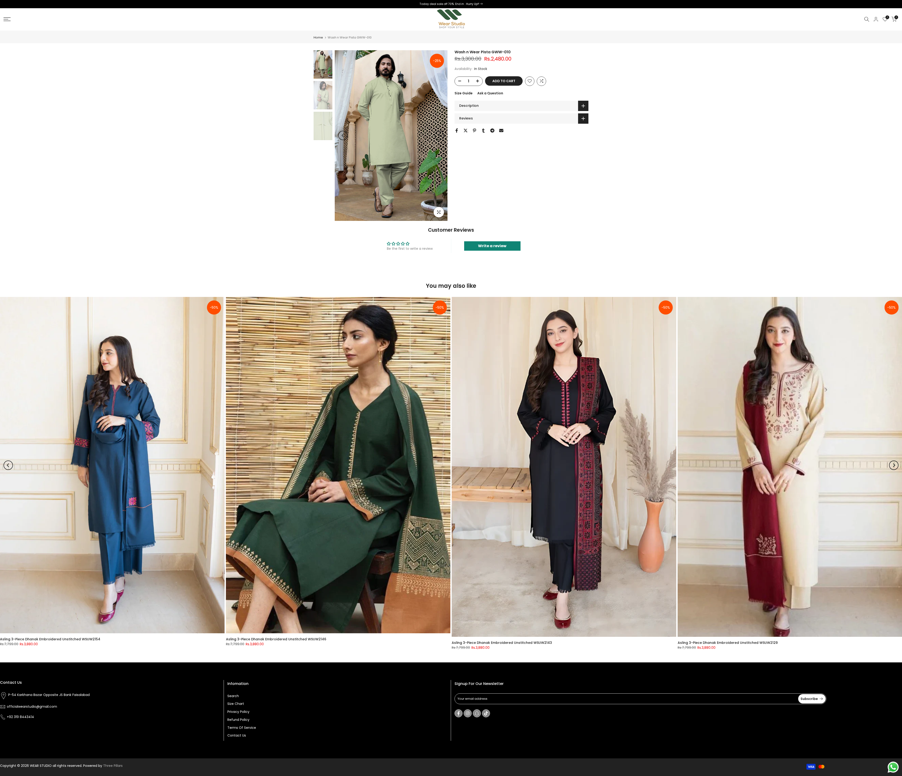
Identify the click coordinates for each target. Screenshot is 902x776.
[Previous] (343, 135)
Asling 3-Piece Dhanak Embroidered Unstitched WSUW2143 (502, 642)
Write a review (492, 246)
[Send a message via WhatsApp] (893, 767)
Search (233, 696)
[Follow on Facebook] (459, 713)
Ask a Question (490, 93)
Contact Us (236, 735)
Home (318, 37)
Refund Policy (238, 719)
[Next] (439, 135)
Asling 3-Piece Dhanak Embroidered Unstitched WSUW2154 (50, 639)
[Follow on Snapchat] (477, 713)
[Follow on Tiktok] (486, 713)
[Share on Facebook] (457, 130)
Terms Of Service (241, 727)
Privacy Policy (238, 711)
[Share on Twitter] (465, 130)
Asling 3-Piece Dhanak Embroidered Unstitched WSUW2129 (728, 642)
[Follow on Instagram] (468, 713)
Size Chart (235, 703)
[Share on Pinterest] (474, 130)
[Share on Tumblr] (483, 130)
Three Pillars (113, 765)
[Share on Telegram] (492, 130)
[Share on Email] (501, 130)
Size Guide (464, 93)
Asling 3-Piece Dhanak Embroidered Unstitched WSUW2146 (276, 639)
